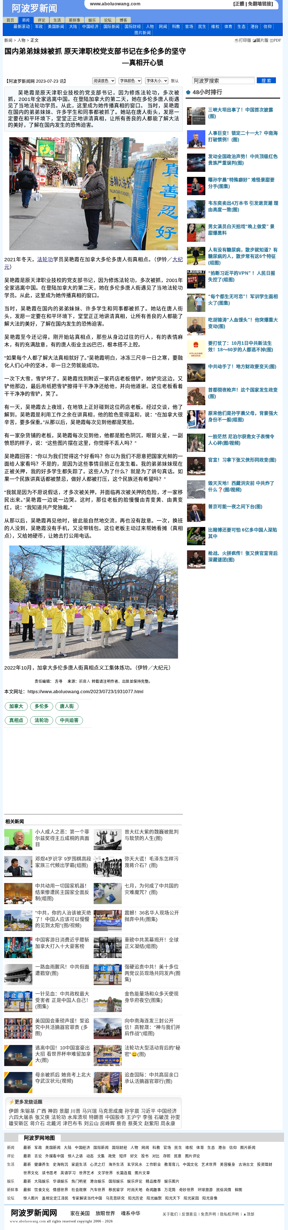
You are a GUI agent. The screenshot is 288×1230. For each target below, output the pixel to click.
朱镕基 (27, 1111)
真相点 (16, 720)
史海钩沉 (60, 1164)
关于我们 (170, 1214)
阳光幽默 (154, 1198)
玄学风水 (134, 1164)
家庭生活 (79, 1164)
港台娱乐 (97, 1181)
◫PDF (275, 40)
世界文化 (31, 1173)
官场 (189, 26)
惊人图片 (31, 1198)
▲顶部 (249, 1214)
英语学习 (68, 1173)
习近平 (148, 1111)
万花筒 (170, 1190)
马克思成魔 (110, 1111)
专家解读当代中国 (87, 1198)
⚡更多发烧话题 (25, 1102)
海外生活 (116, 1164)
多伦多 (42, 706)
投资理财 (264, 1164)
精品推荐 (153, 1181)
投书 (145, 1156)
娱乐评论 (134, 1181)
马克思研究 (115, 1198)
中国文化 (190, 1164)
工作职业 (153, 1164)
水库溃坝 (77, 1117)
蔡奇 (121, 1123)
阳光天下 (172, 1198)
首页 (10, 20)
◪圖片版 (261, 40)
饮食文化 (42, 1190)
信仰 (268, 26)
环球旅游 (205, 1190)
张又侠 (42, 1117)
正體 (239, 3)
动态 (90, 1156)
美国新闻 (56, 26)
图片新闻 (247, 1147)
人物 (150, 26)
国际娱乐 (116, 1181)
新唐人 (85, 681)
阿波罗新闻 (35, 8)
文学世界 (105, 1173)
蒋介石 (37, 1123)
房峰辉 (107, 1123)
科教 (176, 26)
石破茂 (161, 1117)
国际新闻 (112, 26)
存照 (167, 1156)
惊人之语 (75, 1156)
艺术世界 (209, 1164)
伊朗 (14, 1111)
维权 (215, 26)
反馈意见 (189, 1214)
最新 (22, 26)
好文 (134, 1156)
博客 (123, 20)
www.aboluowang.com (115, 3)
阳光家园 (191, 1198)
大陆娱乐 (42, 1181)
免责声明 (208, 1214)
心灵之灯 (97, 1164)
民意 (178, 1156)
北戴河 (53, 1123)
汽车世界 (97, 1190)
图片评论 (192, 1156)
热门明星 (79, 1181)
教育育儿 (171, 1164)
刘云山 (91, 1123)
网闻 (163, 26)
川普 (75, 1111)
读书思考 (49, 1173)
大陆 (73, 26)
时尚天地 (134, 1190)
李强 (147, 1117)
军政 (39, 26)
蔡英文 (135, 1123)
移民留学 (116, 1190)
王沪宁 (133, 1117)
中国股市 (115, 1117)
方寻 (59, 681)
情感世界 (60, 1190)
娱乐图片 (171, 1181)
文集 (101, 1156)
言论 (38, 1156)
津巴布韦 (72, 1123)
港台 (255, 26)
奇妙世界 (186, 1190)
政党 (112, 1156)
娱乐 (92, 20)
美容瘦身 (227, 1164)
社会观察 (79, 1190)
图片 (142, 32)
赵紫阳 (151, 1123)
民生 (202, 26)
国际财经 (133, 26)
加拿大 (16, 706)
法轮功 (45, 259)
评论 (41, 20)
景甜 (64, 1111)
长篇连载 (123, 1173)
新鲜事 (74, 20)
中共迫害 (69, 720)
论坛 (108, 20)
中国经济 (90, 26)
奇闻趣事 (153, 1190)
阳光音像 (209, 1198)
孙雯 (175, 1117)
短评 (123, 1156)
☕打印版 (242, 40)
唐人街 (67, 706)
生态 (241, 26)
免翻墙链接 (259, 3)
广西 (41, 1111)
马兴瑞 (89, 1111)
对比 (156, 1156)
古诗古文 (246, 1164)
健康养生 (42, 1164)
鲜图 (238, 1190)
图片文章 (142, 1173)
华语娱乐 (60, 1181)
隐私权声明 (229, 1214)
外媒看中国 (54, 1156)
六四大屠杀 (21, 1117)
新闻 (26, 20)
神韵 (53, 1111)
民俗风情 (223, 1190)
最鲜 (27, 1190)
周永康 (168, 1123)
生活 (57, 20)
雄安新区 (18, 1123)
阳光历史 (135, 1198)
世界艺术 (86, 1173)
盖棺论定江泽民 (55, 1198)
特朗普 (96, 1117)
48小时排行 (207, 92)
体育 (228, 26)
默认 (175, 81)
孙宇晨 (132, 1111)
